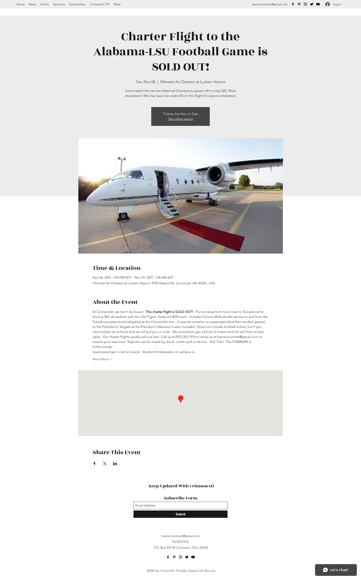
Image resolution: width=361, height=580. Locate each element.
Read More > (102, 359)
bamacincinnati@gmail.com (270, 4)
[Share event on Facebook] (95, 463)
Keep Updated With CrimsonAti (181, 486)
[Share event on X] (105, 463)
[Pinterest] (299, 4)
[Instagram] (305, 4)
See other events (180, 119)
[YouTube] (318, 4)
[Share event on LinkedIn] (115, 463)
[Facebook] (293, 4)
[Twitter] (312, 4)
